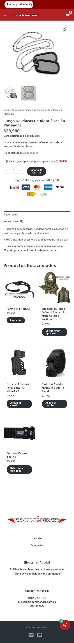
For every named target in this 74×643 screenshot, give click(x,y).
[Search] (31, 4)
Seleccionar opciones (52, 332)
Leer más (15, 320)
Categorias (37, 545)
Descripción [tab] (11, 214)
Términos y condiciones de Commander (37, 573)
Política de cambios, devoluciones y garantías (37, 569)
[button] (64, 30)
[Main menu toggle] (5, 14)
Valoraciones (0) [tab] (13, 221)
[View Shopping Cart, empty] (67, 15)
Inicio (7, 110)
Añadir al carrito (36, 171)
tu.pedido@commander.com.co (37, 601)
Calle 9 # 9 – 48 (37, 598)
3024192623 (37, 605)
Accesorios (17, 110)
